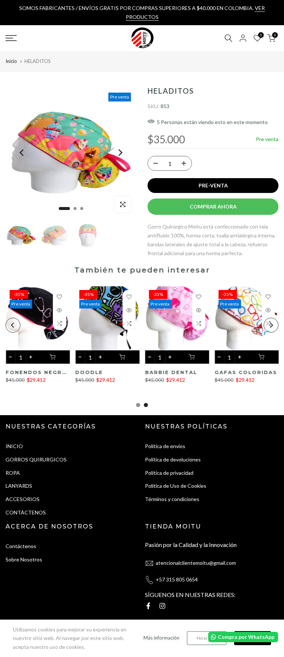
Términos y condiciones (172, 499)
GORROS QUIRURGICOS (36, 459)
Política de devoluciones (173, 459)
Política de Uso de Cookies (175, 486)
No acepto (207, 638)
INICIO (14, 446)
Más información (161, 638)
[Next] (120, 152)
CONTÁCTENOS (26, 512)
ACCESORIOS (23, 499)
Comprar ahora (213, 206)
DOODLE (89, 373)
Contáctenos (21, 546)
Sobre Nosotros (24, 559)
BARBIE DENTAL (171, 373)
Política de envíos (165, 446)
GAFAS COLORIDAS (245, 373)
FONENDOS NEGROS (38, 373)
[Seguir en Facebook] (148, 605)
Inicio (11, 61)
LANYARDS (19, 486)
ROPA (13, 473)
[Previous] (22, 152)
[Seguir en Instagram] (162, 605)
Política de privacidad (169, 473)
